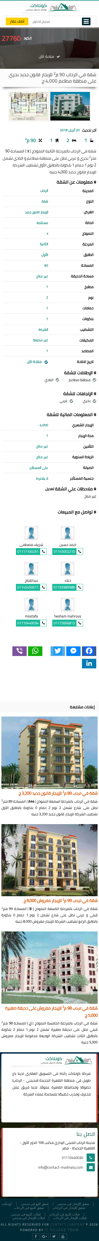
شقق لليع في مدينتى (35, 1204)
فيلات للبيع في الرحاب (64, 1214)
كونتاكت (74, 1073)
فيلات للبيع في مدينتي (26, 1214)
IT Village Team (62, 1229)
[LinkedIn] (89, 663)
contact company (67, 1224)
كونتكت (7, 1204)
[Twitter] (57, 651)
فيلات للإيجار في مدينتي (28, 1218)
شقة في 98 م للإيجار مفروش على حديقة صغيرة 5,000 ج (51, 1012)
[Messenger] (73, 651)
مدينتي (31, 1080)
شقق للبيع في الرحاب (29, 1208)
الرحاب (17, 1080)
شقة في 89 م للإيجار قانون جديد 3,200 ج (58, 793)
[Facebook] (89, 651)
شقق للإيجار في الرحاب (69, 1208)
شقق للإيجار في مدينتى (73, 1204)
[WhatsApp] (35, 651)
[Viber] (19, 651)
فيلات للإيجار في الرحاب (70, 1218)
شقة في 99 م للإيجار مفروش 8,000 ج (61, 900)
